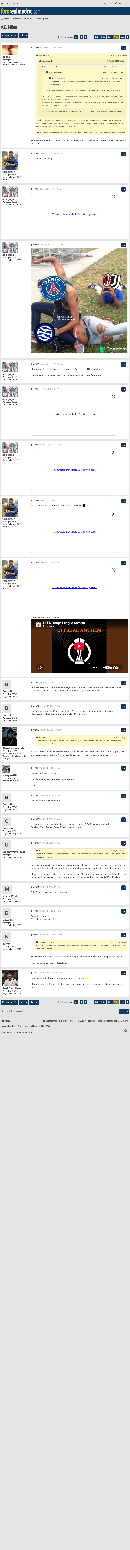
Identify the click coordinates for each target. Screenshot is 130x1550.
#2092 (36, 730)
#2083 (36, 189)
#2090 (36, 682)
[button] (76, 37)
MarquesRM (9, 775)
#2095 (36, 819)
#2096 (36, 843)
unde (40, 55)
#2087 (36, 445)
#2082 (36, 153)
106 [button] (122, 37)
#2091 (36, 706)
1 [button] (85, 37)
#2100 (36, 973)
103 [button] (103, 37)
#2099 (36, 935)
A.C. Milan (9, 27)
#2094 (36, 795)
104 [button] (110, 37)
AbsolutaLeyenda (13, 748)
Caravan (7, 828)
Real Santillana (11, 988)
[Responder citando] (123, 48)
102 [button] (97, 37)
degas (6, 56)
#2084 (36, 245)
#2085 (36, 364)
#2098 (36, 911)
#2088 (36, 500)
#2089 (36, 562)
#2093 (36, 768)
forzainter (8, 171)
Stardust (48, 67)
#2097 (36, 887)
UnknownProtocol (13, 851)
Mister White (10, 896)
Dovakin (7, 919)
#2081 (36, 47)
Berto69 (7, 691)
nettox (6, 943)
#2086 (36, 389)
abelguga (8, 199)
